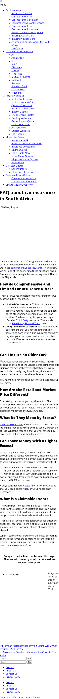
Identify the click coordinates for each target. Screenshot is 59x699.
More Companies (20, 124)
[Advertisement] (23, 636)
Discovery (16, 67)
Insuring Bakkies (15, 95)
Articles (10, 667)
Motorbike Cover (15, 137)
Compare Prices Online (18, 175)
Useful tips (17, 48)
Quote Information (21, 105)
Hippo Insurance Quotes (24, 159)
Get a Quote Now (20, 153)
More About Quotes (22, 156)
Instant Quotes (19, 111)
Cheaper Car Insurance (23, 178)
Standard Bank (19, 86)
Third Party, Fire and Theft (26, 323)
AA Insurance (18, 127)
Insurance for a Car (21, 13)
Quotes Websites (20, 130)
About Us (11, 670)
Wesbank (16, 92)
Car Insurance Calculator (24, 19)
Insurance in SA (19, 140)
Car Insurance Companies (19, 51)
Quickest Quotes (14, 165)
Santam (15, 83)
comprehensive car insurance (26, 267)
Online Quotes (19, 149)
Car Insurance (13, 10)
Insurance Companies (23, 108)
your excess (24, 485)
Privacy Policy (13, 677)
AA (12, 54)
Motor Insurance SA (22, 102)
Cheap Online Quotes (22, 114)
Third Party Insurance (23, 172)
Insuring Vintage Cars (23, 38)
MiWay (15, 70)
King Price (16, 73)
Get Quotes (17, 134)
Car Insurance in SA (21, 16)
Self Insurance (19, 168)
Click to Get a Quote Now (19, 184)
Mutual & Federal (20, 76)
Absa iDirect (17, 57)
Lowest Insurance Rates (24, 181)
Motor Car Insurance (22, 99)
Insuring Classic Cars (22, 35)
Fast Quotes (17, 162)
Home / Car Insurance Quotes (27, 32)
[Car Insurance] (1, 1)
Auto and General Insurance (26, 143)
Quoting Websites (21, 118)
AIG (13, 61)
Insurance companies (11, 424)
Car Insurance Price (21, 26)
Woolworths (18, 89)
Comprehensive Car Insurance (27, 23)
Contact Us (11, 673)
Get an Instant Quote (22, 121)
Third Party (22, 320)
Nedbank (16, 80)
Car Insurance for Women (25, 29)
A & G (14, 64)
